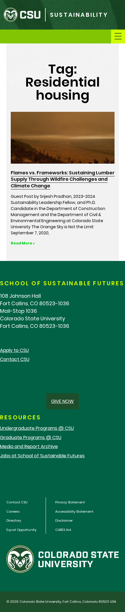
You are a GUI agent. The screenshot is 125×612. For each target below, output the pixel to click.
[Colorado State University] (22, 15)
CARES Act (63, 529)
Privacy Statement (70, 502)
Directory (13, 520)
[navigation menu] (118, 36)
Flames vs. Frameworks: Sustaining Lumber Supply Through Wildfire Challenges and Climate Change (63, 179)
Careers (12, 511)
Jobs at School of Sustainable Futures (42, 455)
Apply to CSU (14, 350)
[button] (62, 401)
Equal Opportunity (21, 529)
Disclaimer (64, 520)
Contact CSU (14, 359)
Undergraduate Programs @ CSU (37, 428)
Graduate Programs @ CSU (30, 437)
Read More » (23, 243)
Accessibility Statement (74, 511)
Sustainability (79, 15)
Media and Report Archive (29, 446)
